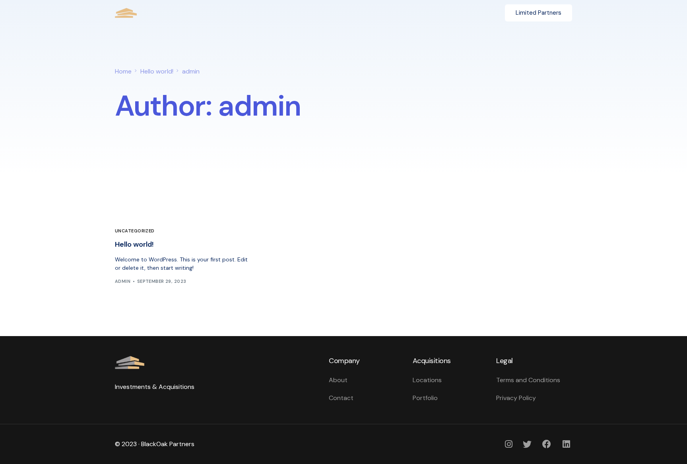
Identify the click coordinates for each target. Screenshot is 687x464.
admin (122, 281)
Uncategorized (135, 231)
